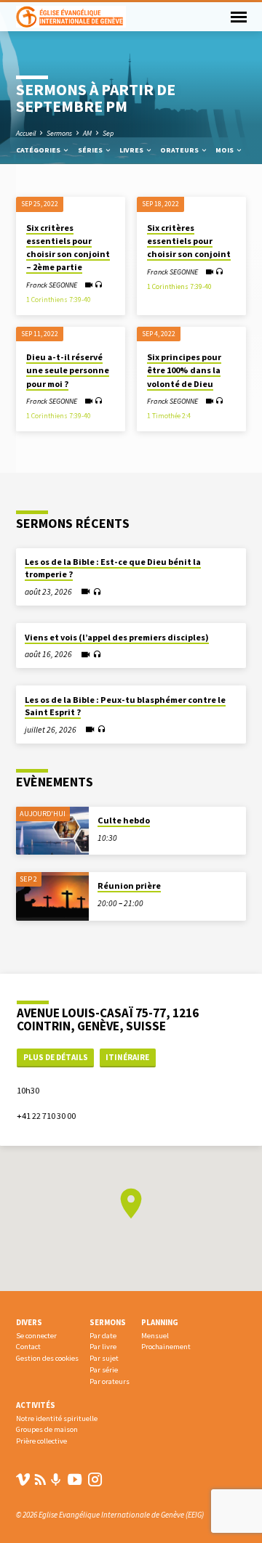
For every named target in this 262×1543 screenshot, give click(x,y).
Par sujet (104, 1358)
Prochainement (166, 1346)
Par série (104, 1370)
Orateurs (180, 150)
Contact (28, 1346)
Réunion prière (129, 885)
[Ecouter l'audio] (99, 285)
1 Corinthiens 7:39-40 (58, 300)
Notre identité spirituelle (57, 1418)
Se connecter (36, 1335)
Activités (35, 1405)
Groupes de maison (47, 1429)
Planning (159, 1322)
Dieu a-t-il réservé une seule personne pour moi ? (67, 369)
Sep (108, 133)
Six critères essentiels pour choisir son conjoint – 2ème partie (68, 247)
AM (87, 133)
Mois (225, 150)
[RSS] (40, 1479)
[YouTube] (74, 1479)
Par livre (103, 1346)
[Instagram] (95, 1479)
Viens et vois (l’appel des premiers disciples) (117, 637)
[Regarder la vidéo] (88, 285)
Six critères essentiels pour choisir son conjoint (189, 240)
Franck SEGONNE (51, 285)
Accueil (26, 133)
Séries (91, 150)
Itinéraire (127, 1057)
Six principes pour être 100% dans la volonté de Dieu (184, 369)
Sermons (59, 133)
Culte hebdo (124, 820)
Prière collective (41, 1441)
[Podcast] (56, 1480)
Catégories (39, 150)
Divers (29, 1322)
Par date (103, 1335)
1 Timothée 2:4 (169, 416)
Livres (132, 150)
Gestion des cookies (47, 1358)
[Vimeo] (23, 1479)
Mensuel (155, 1335)
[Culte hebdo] (52, 831)
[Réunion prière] (52, 896)
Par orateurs (110, 1381)
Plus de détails (55, 1057)
